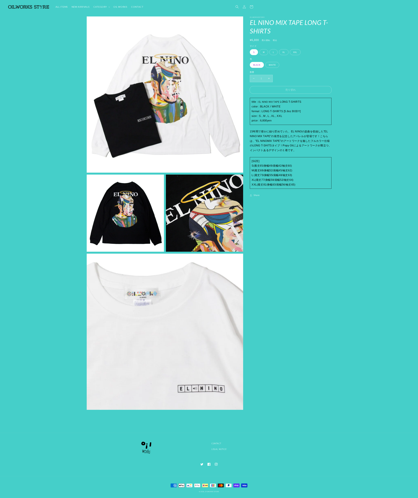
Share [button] (257, 195)
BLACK (256, 64)
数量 (252, 72)
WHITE (272, 64)
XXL (295, 52)
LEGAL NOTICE (218, 449)
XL (283, 52)
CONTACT (216, 443)
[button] (237, 6)
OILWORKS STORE (212, 492)
